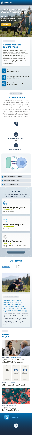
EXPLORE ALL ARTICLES (23, 337)
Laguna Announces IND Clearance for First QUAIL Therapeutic (15, 361)
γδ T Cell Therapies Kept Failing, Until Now (10, 409)
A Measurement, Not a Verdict (13, 385)
